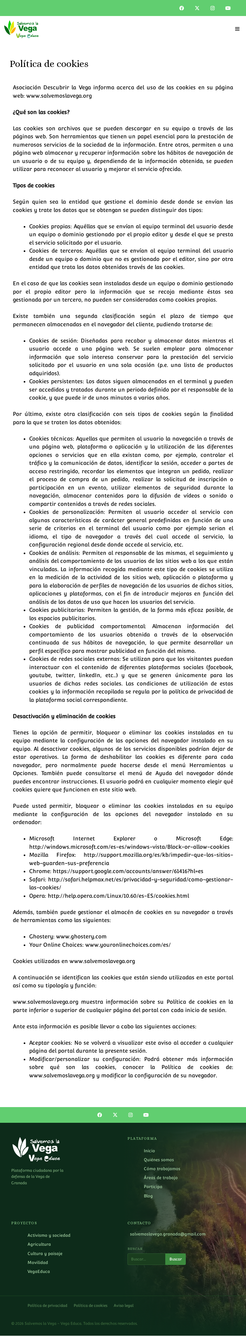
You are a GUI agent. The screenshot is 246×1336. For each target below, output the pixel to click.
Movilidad (38, 1262)
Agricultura (39, 1244)
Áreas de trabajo (161, 1177)
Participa (153, 1186)
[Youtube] (228, 8)
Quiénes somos (159, 1159)
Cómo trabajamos (162, 1168)
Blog (148, 1196)
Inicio (149, 1150)
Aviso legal (124, 1305)
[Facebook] (182, 8)
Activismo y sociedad (49, 1235)
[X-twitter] (197, 8)
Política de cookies (90, 1305)
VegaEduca (39, 1271)
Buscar (175, 1259)
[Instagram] (212, 8)
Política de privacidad (47, 1305)
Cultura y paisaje (45, 1253)
